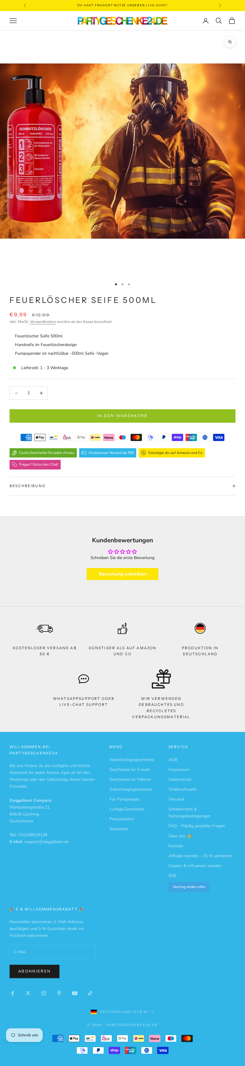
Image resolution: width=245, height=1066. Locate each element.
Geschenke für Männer (130, 779)
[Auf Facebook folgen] (13, 993)
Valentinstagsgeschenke (131, 759)
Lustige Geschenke (126, 809)
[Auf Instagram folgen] (44, 993)
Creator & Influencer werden (195, 866)
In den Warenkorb (122, 416)
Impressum (179, 769)
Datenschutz (180, 779)
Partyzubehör (121, 819)
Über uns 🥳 (180, 836)
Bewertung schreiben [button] (122, 574)
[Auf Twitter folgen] (28, 993)
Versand (176, 799)
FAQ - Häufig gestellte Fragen (197, 826)
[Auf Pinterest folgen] (59, 993)
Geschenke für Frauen (129, 769)
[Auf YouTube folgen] (75, 993)
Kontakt (176, 846)
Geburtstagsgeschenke (130, 789)
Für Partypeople (124, 799)
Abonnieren (34, 971)
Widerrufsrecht (183, 789)
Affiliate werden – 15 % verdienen (200, 856)
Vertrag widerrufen (189, 886)
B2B (172, 875)
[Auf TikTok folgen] (90, 993)
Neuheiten (118, 829)
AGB (173, 759)
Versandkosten (43, 321)
